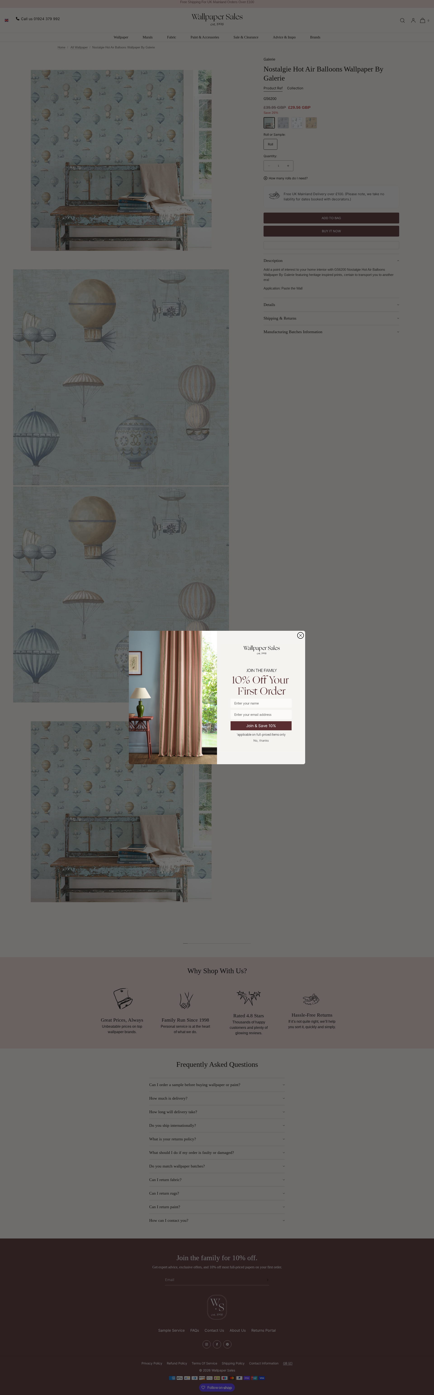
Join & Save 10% (261, 726)
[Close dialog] (300, 635)
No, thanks (261, 740)
